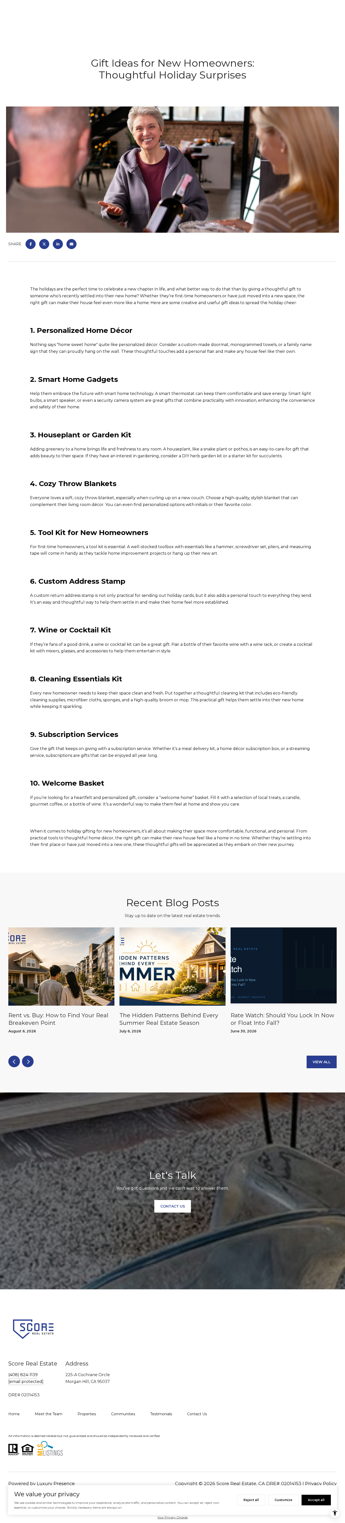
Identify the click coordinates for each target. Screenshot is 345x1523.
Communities (123, 1414)
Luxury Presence (56, 1483)
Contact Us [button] (172, 1206)
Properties (87, 1414)
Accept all (316, 1500)
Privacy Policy (321, 1483)
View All (322, 1062)
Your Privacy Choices (172, 1517)
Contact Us (197, 1414)
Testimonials (161, 1414)
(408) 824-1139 (23, 1374)
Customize (283, 1500)
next (28, 1061)
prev (14, 1061)
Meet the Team (48, 1414)
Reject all (251, 1500)
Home (14, 1414)
